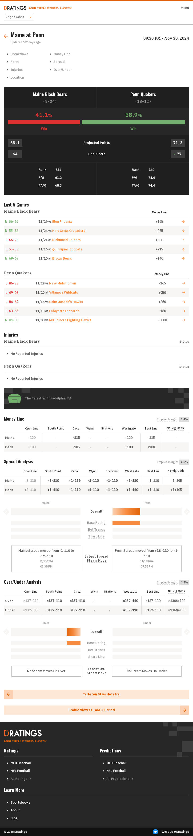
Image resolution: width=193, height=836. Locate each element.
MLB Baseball (21, 763)
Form (15, 62)
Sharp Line (96, 536)
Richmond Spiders (66, 240)
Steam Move (97, 561)
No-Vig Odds (175, 428)
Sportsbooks (20, 802)
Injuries (17, 70)
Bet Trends (96, 530)
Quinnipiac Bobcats (67, 249)
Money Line (61, 54)
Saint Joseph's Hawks (66, 302)
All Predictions (117, 779)
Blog (14, 818)
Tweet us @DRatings (174, 831)
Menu (185, 8)
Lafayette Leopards (64, 311)
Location (17, 77)
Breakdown (19, 54)
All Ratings (19, 779)
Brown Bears (62, 258)
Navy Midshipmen (62, 283)
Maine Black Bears (50, 94)
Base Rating (96, 523)
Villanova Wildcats (63, 292)
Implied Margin (167, 419)
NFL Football (20, 771)
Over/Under (62, 70)
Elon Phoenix (62, 221)
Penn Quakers (143, 94)
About (15, 810)
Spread (59, 62)
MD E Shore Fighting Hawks (70, 320)
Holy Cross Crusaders (68, 231)
